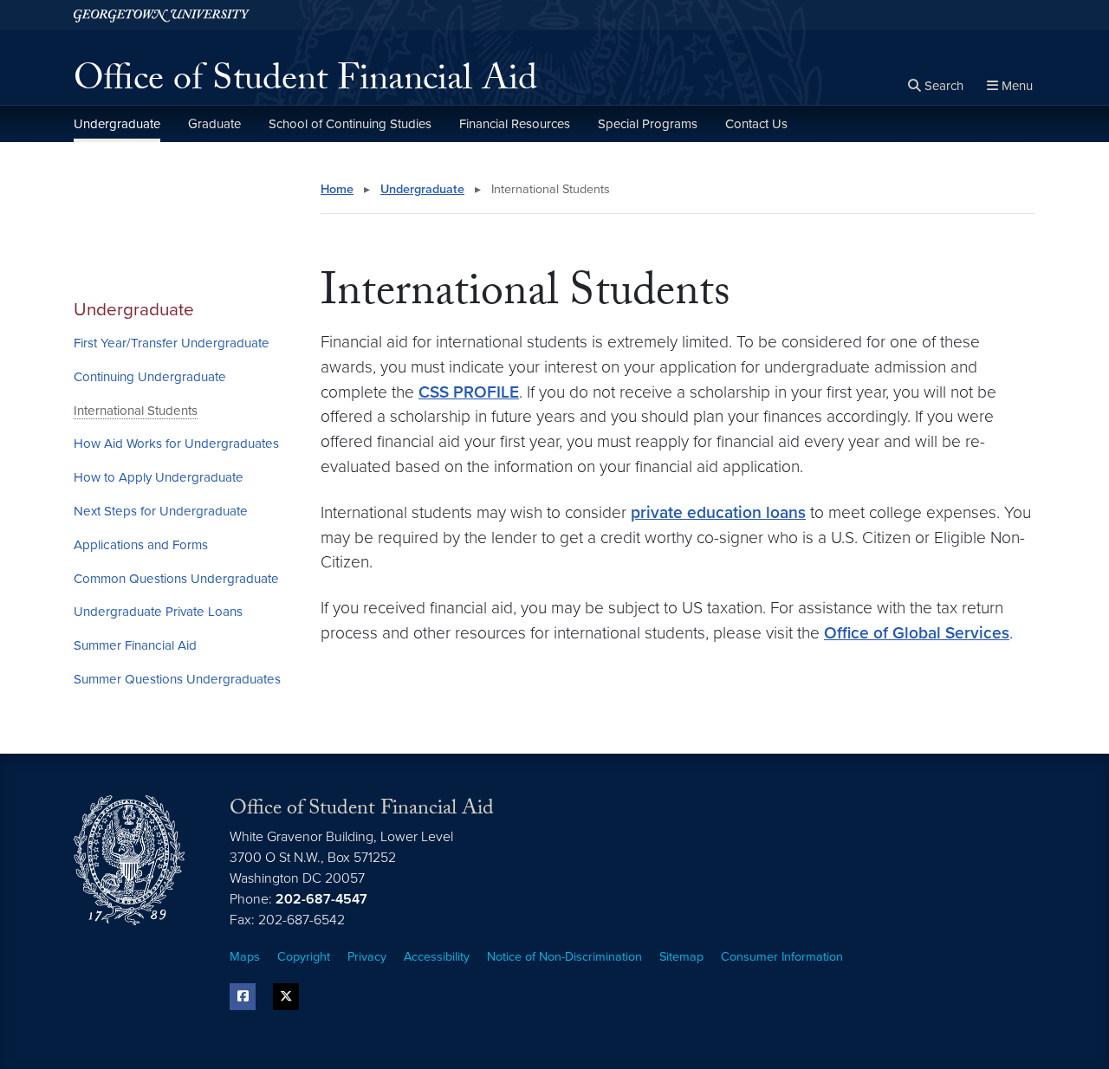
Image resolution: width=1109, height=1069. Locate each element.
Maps (245, 956)
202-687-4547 (321, 899)
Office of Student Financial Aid (305, 83)
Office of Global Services (916, 633)
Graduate (214, 124)
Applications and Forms (141, 545)
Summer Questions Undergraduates (177, 679)
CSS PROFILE (468, 392)
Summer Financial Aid (135, 645)
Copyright (303, 956)
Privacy (366, 956)
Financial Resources (514, 124)
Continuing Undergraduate (150, 377)
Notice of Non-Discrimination (564, 956)
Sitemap (681, 956)
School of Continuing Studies (350, 124)
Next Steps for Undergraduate (161, 511)
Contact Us (756, 124)
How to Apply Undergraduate (158, 477)
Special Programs (647, 124)
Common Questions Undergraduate (176, 578)
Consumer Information (782, 956)
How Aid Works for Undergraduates (176, 443)
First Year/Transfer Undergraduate (171, 343)
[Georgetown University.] (162, 15)
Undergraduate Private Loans (158, 611)
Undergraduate (117, 124)
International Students (136, 410)
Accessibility (437, 956)
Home (337, 189)
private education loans (718, 512)
